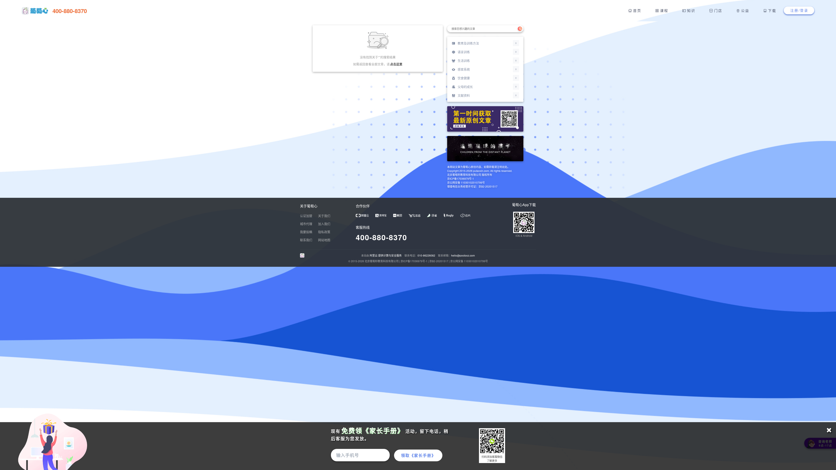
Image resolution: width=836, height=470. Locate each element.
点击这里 (396, 64)
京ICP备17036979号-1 (414, 261)
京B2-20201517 (438, 261)
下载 (772, 10)
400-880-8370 (381, 237)
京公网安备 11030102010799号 (469, 261)
